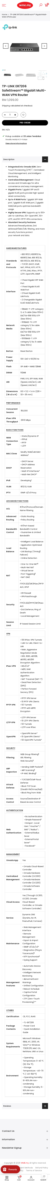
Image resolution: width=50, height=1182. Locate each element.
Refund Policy (41, 1167)
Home (4, 14)
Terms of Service (34, 1170)
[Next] (44, 46)
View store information (16, 143)
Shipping (6, 105)
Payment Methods (24, 1167)
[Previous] (5, 46)
